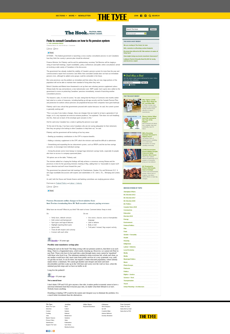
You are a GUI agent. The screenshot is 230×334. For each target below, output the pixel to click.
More (72, 16)
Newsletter (84, 16)
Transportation (129, 280)
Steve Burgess (106, 306)
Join (136, 16)
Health (126, 238)
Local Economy (129, 250)
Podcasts (127, 268)
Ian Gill (104, 309)
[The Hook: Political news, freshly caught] (83, 30)
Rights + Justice (129, 274)
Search (155, 16)
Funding (48, 313)
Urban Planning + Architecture (134, 287)
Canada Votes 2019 (130, 207)
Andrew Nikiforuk (107, 313)
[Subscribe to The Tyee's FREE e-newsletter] (51, 331)
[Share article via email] (50, 49)
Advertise (49, 309)
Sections (61, 16)
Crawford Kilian (106, 311)
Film (125, 228)
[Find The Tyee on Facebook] (47, 331)
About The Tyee (50, 306)
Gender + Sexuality (130, 235)
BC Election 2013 (129, 195)
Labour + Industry (76, 183)
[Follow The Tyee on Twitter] (49, 331)
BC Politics (127, 204)
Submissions (49, 322)
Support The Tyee (51, 324)
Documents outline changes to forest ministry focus (74, 200)
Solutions (67, 318)
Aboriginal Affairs (130, 192)
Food (125, 231)
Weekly (133, 85)
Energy (126, 219)
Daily (126, 85)
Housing (126, 241)
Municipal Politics (129, 259)
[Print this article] (56, 49)
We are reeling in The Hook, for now (136, 45)
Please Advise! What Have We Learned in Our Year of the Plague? (149, 119)
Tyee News (68, 324)
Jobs (47, 315)
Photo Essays (128, 265)
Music (126, 262)
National (67, 313)
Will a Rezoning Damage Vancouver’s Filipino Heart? (149, 134)
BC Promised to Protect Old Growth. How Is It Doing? (149, 168)
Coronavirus (128, 210)
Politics (126, 271)
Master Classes (50, 318)
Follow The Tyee (125, 306)
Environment (128, 222)
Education (127, 213)
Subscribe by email (125, 309)
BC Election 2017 (129, 198)
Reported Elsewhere (89, 306)
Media (126, 253)
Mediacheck (68, 315)
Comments (72, 45)
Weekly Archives (69, 327)
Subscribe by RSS (125, 311)
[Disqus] (83, 266)
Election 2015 (128, 216)
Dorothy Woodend (107, 315)
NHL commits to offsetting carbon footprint (138, 48)
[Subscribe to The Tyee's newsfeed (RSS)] (54, 331)
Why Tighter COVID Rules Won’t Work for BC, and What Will (149, 101)
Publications (68, 322)
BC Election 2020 (129, 201)
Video (66, 320)
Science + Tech (129, 277)
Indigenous (127, 244)
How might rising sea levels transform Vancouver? (141, 56)
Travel (126, 284)
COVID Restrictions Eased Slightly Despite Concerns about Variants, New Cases (150, 152)
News (66, 306)
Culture (67, 309)
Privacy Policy (50, 320)
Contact (48, 311)
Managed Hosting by (12, 333)
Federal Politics (61, 183)
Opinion (67, 311)
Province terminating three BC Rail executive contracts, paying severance (80, 203)
